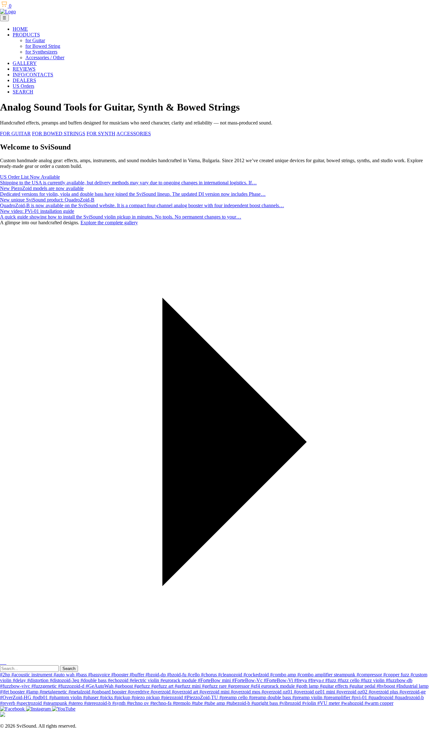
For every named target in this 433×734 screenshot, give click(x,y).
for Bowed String (42, 46)
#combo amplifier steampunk (327, 674)
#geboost (124, 686)
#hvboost (386, 686)
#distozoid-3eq (65, 680)
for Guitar (35, 40)
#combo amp (283, 674)
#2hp (5, 674)
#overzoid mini (215, 691)
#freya (301, 680)
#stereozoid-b (98, 703)
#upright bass (265, 703)
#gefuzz (142, 686)
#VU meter (329, 703)
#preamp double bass (270, 697)
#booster (120, 674)
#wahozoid (353, 703)
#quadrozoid (381, 697)
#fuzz (331, 680)
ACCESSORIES (133, 133)
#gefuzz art (163, 686)
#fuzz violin (373, 680)
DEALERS (24, 80)
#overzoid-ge (412, 691)
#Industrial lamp (412, 686)
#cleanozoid (230, 674)
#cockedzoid (256, 674)
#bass (82, 674)
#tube (198, 703)
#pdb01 (41, 697)
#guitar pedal (363, 686)
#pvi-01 (360, 697)
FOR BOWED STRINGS (58, 133)
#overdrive (139, 691)
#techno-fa (161, 703)
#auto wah (65, 674)
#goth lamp (308, 686)
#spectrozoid (29, 703)
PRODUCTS (26, 34)
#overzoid (161, 691)
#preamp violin (308, 697)
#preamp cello (234, 697)
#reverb (8, 703)
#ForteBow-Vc (248, 680)
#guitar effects (334, 686)
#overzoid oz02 (352, 691)
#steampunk (55, 703)
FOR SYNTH (101, 133)
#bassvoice (99, 674)
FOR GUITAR (15, 133)
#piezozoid (172, 697)
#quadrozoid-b (409, 697)
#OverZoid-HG (16, 697)
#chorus (209, 674)
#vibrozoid (290, 703)
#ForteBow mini (215, 680)
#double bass (94, 680)
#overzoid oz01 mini (315, 691)
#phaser (91, 697)
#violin (309, 703)
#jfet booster (13, 691)
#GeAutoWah (100, 686)
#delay (20, 680)
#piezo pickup (146, 697)
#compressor (370, 674)
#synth (119, 703)
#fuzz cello (349, 680)
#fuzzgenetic (44, 686)
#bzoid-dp (156, 674)
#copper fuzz (396, 674)
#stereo (76, 703)
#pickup (123, 697)
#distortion (38, 680)
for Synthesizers (41, 51)
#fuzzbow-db (399, 680)
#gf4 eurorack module (273, 686)
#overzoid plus (384, 691)
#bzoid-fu (177, 674)
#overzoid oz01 (278, 691)
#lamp (33, 691)
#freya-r (316, 680)
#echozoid (119, 680)
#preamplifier (338, 697)
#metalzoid (80, 691)
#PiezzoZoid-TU (201, 697)
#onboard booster (110, 691)
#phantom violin (66, 697)
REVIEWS (24, 69)
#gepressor (239, 686)
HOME (20, 29)
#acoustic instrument (32, 674)
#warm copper (379, 703)
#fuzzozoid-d (72, 686)
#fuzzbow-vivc (15, 686)
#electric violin (145, 680)
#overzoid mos (246, 691)
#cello (194, 674)
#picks (107, 697)
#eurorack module (179, 680)
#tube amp (215, 703)
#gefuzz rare (215, 686)
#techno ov (138, 703)
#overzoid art (185, 691)
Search (68, 668)
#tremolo (182, 703)
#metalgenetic (54, 691)
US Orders (23, 86)
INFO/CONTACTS (33, 74)
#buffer (137, 674)
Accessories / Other (44, 57)
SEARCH (23, 91)
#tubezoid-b (238, 703)
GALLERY (25, 63)
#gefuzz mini (188, 686)
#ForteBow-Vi (279, 680)
